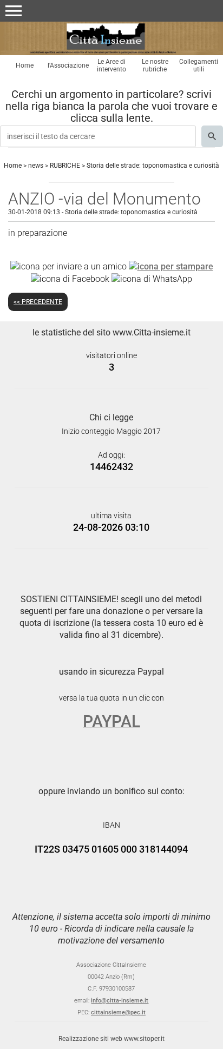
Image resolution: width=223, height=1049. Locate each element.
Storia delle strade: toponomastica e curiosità (153, 165)
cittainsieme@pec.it (118, 1012)
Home (25, 65)
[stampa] (171, 266)
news (35, 165)
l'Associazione (68, 65)
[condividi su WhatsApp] (152, 278)
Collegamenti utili (198, 65)
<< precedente (38, 302)
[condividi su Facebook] (70, 278)
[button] (13, 11)
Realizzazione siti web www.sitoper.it (111, 1039)
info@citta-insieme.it (119, 1000)
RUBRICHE (65, 165)
